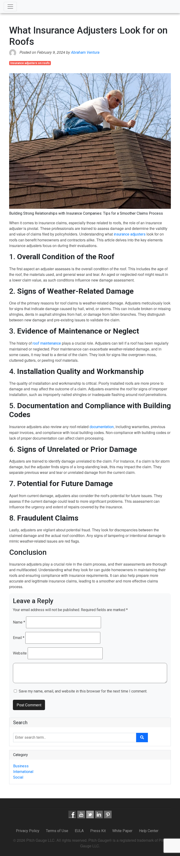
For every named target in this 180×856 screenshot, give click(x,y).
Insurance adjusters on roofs (30, 63)
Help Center (148, 831)
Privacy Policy (28, 831)
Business (21, 766)
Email (18, 637)
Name (19, 622)
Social (18, 777)
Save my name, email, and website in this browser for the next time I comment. (83, 691)
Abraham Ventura (85, 52)
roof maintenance (47, 343)
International (23, 771)
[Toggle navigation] (10, 6)
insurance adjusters (130, 234)
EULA (79, 831)
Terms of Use (57, 831)
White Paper (122, 831)
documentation (102, 427)
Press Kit (98, 831)
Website (20, 653)
